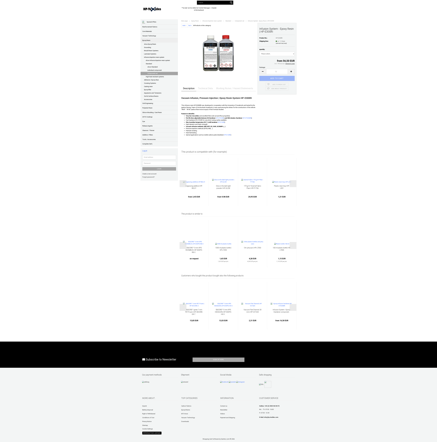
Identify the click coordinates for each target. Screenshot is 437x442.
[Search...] (231, 3)
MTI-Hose (184, 414)
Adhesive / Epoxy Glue (151, 80)
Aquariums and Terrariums (152, 93)
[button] (252, 2)
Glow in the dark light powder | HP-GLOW (223, 187)
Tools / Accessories (149, 139)
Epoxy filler (147, 90)
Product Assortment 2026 (197, 9)
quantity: (262, 49)
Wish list (271, 2)
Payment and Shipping (227, 417)
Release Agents (147, 126)
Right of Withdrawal (148, 414)
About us (253, 9)
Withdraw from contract (151, 433)
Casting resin (148, 86)
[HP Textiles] (160, 9)
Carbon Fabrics (186, 406)
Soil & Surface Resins (151, 96)
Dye (143, 121)
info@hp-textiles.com (271, 417)
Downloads (215, 9)
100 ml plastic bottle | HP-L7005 (282, 249)
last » (190, 25)
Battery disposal (147, 410)
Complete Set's (147, 144)
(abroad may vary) (281, 43)
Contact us (223, 406)
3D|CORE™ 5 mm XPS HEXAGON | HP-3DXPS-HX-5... (223, 312)
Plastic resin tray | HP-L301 (282, 187)
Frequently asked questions (234, 9)
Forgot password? (148, 177)
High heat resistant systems (155, 77)
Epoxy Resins (185, 410)
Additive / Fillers (147, 135)
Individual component (154, 70)
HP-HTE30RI (220, 118)
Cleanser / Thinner (148, 130)
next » (184, 25)
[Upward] (6, 438)
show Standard (152, 67)
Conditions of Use (148, 417)
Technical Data (205, 88)
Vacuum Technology (149, 36)
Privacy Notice (146, 421)
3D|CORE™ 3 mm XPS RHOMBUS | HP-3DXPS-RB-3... (194, 250)
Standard (149, 64)
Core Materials (147, 31)
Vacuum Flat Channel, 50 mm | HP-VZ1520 (252, 311)
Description (188, 88)
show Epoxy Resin (150, 44)
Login (159, 169)
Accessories (148, 99)
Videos (222, 414)
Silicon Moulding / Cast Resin (152, 112)
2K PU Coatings (147, 117)
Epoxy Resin (146, 40)
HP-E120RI (221, 122)
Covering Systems (150, 83)
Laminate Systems (150, 54)
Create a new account (149, 174)
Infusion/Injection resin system (154, 57)
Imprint (144, 406)
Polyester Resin (147, 108)
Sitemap (145, 425)
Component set (152, 73)
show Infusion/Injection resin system (158, 60)
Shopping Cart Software (211, 439)
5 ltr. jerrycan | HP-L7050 (252, 248)
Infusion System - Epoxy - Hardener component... (282, 311)
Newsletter (223, 410)
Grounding (147, 47)
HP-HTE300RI (247, 118)
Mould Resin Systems (151, 50)
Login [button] (261, 2)
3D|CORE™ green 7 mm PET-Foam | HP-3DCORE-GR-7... (194, 312)
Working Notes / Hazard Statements (234, 88)
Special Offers (151, 22)
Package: (262, 67)
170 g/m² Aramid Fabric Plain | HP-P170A (252, 187)
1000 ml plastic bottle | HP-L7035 (223, 249)
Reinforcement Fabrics (149, 27)
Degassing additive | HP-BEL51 (194, 187)
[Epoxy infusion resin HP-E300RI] (218, 53)
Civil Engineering (147, 103)
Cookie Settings (147, 429)
